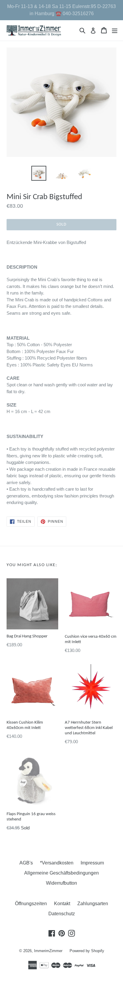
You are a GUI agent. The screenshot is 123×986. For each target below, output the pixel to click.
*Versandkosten (56, 862)
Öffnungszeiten (31, 903)
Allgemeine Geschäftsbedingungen (61, 872)
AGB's (26, 862)
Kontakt (62, 903)
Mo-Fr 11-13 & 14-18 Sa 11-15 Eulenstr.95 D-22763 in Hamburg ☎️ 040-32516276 (61, 10)
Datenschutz (61, 913)
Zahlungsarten (92, 903)
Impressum (92, 862)
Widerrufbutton (61, 883)
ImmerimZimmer (48, 951)
